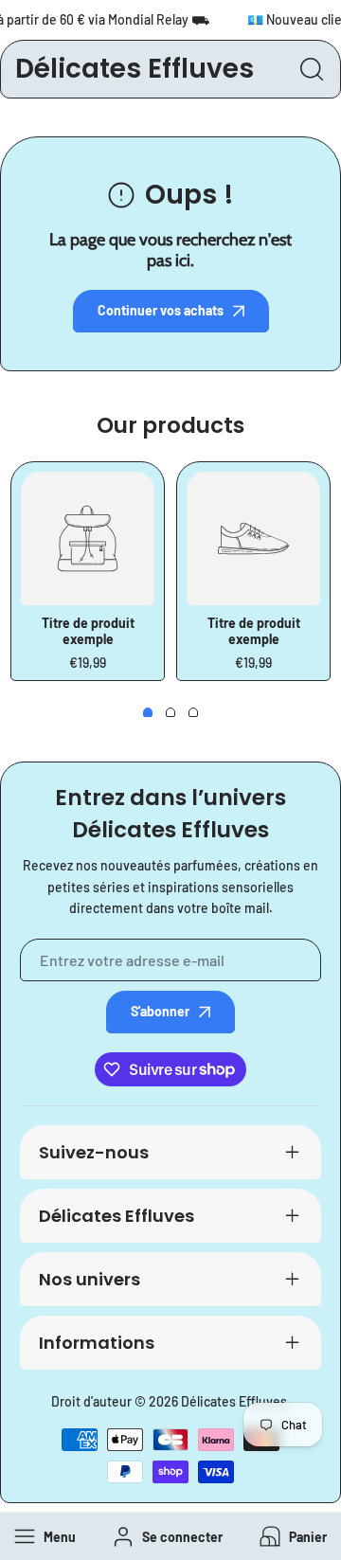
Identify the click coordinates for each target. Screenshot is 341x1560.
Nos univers (89, 1279)
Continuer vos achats (161, 310)
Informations (96, 1342)
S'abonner (160, 1011)
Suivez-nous (94, 1152)
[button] (291, 1536)
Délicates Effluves (116, 1216)
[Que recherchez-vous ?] (311, 69)
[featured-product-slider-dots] (147, 712)
